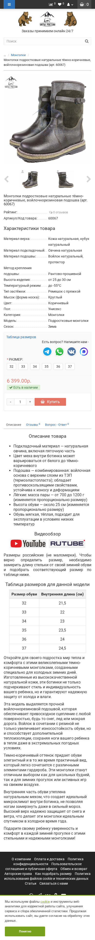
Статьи (30, 883)
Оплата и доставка (49, 859)
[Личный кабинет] (70, 4)
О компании (21, 859)
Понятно (25, 931)
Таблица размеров (21, 337)
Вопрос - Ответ (57, 425)
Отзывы (33, 425)
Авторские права (18, 874)
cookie (45, 901)
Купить (53, 401)
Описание (13, 424)
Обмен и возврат (73, 869)
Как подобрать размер (53, 874)
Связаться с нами (53, 883)
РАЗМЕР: (16, 359)
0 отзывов (60, 212)
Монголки (18, 55)
